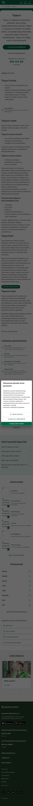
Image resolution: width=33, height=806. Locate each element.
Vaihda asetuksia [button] (17, 414)
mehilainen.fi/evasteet (17, 407)
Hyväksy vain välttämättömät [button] (16, 419)
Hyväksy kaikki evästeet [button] (16, 423)
